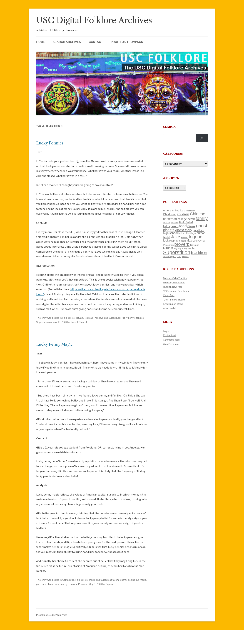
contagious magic (137, 580)
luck (118, 318)
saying (177, 248)
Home (40, 41)
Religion (194, 244)
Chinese (197, 214)
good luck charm (44, 584)
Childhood (169, 214)
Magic (92, 580)
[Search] (202, 138)
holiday (182, 233)
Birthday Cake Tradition (175, 278)
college (182, 219)
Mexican (181, 240)
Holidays (191, 233)
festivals (174, 222)
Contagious (68, 580)
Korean (184, 237)
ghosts (169, 230)
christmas (170, 219)
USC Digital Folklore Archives (94, 20)
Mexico (191, 240)
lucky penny (128, 318)
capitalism (113, 580)
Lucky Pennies (49, 143)
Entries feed (169, 335)
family (202, 218)
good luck (198, 230)
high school (170, 233)
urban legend (169, 256)
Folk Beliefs (68, 318)
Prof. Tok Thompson (127, 41)
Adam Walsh (169, 308)
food (183, 226)
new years (200, 241)
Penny (81, 584)
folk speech (170, 226)
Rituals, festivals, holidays (89, 318)
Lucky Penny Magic (54, 344)
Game (191, 226)
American (168, 210)
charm (123, 580)
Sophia (109, 584)
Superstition (42, 322)
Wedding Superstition (174, 282)
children (183, 214)
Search (169, 126)
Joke (175, 237)
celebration (190, 211)
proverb (182, 244)
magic (172, 240)
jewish (166, 237)
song (184, 248)
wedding (185, 256)
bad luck (180, 210)
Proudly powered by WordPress (51, 615)
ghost (201, 225)
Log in (166, 331)
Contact (96, 41)
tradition (199, 252)
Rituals (168, 248)
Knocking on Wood (173, 304)
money (64, 584)
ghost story (183, 230)
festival (166, 223)
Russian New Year (172, 287)
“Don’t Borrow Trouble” (174, 299)
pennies (140, 318)
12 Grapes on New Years (176, 291)
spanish (191, 248)
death (191, 219)
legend (195, 236)
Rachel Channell (79, 322)
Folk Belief (186, 222)
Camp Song (169, 295)
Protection (168, 245)
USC (179, 256)
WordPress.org (170, 344)
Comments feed (171, 339)
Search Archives (67, 41)
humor (201, 233)
